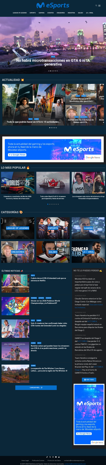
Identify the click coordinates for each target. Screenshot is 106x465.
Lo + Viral (89, 13)
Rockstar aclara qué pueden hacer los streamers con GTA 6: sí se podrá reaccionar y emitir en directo (50, 348)
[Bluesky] (59, 457)
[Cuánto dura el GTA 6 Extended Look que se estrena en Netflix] (15, 283)
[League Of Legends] (17, 228)
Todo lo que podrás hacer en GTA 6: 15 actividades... (34, 122)
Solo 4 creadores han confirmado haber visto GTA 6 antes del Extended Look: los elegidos (49, 324)
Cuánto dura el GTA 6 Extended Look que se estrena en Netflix (48, 279)
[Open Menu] (99, 6)
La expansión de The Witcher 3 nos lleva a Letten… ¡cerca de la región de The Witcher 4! (49, 369)
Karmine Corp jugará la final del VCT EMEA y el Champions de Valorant (53, 62)
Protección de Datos (54, 460)
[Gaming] (88, 228)
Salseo (80, 13)
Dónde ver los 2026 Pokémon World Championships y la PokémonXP (45, 302)
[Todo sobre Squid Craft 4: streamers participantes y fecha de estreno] (53, 183)
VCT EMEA (92, 321)
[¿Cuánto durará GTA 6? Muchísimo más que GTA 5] (80, 94)
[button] (4, 45)
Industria (71, 13)
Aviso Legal (25, 460)
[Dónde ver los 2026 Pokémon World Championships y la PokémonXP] (15, 306)
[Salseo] (53, 252)
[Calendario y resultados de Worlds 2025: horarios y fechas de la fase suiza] (17, 183)
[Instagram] (53, 457)
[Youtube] (56, 457)
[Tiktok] (47, 457)
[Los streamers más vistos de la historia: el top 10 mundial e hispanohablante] (88, 183)
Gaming (41, 13)
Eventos (51, 13)
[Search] (96, 6)
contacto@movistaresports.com (74, 460)
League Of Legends (20, 13)
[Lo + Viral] (88, 252)
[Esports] (53, 228)
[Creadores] (17, 252)
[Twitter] (50, 457)
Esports (33, 13)
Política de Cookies (38, 460)
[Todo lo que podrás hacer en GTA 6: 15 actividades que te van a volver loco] (33, 105)
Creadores (61, 13)
